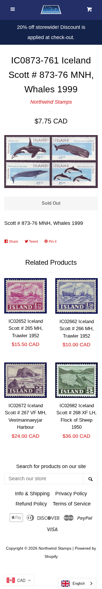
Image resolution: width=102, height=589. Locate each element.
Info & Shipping (32, 493)
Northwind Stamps (51, 102)
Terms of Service (72, 504)
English (79, 583)
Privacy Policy (71, 493)
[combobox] (77, 583)
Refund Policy (31, 504)
